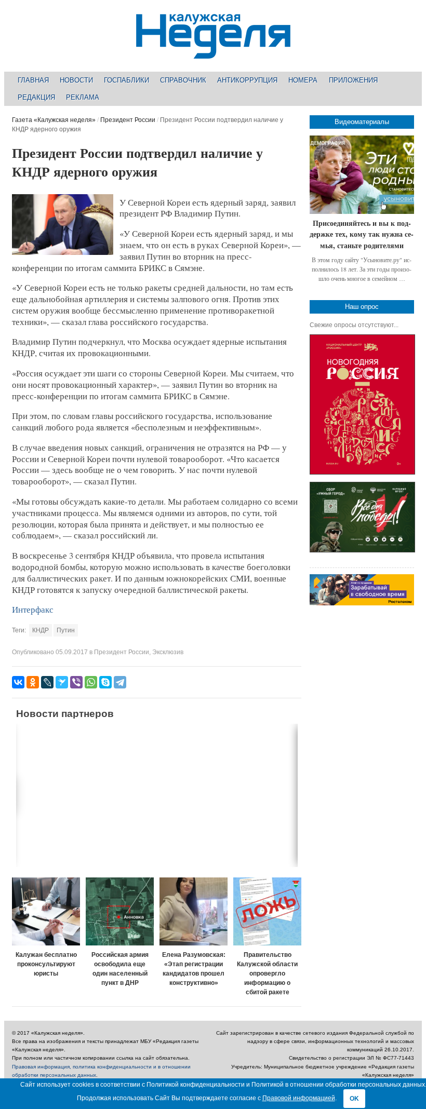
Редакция (36, 97)
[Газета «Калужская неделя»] (213, 52)
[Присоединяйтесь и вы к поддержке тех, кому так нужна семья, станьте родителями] (362, 175)
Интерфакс (33, 609)
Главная (33, 80)
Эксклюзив (167, 652)
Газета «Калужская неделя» (54, 120)
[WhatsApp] (91, 682)
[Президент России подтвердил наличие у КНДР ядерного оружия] (62, 252)
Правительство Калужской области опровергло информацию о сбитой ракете (267, 973)
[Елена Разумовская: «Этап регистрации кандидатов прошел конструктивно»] (193, 911)
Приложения (353, 80)
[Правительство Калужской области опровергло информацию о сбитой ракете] (267, 911)
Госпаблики (126, 80)
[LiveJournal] (47, 682)
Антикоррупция (247, 80)
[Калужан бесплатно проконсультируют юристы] (46, 911)
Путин (66, 630)
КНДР (40, 630)
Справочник (183, 80)
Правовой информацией (298, 1098)
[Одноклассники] (32, 682)
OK (354, 1098)
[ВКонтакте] (18, 682)
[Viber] (76, 682)
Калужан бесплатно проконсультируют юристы (46, 964)
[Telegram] (120, 682)
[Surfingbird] (62, 682)
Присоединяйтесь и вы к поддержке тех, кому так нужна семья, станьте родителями (362, 234)
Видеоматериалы (362, 122)
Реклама (82, 97)
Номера (302, 80)
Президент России (127, 120)
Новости (76, 80)
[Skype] (105, 682)
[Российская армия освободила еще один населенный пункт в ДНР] (120, 911)
